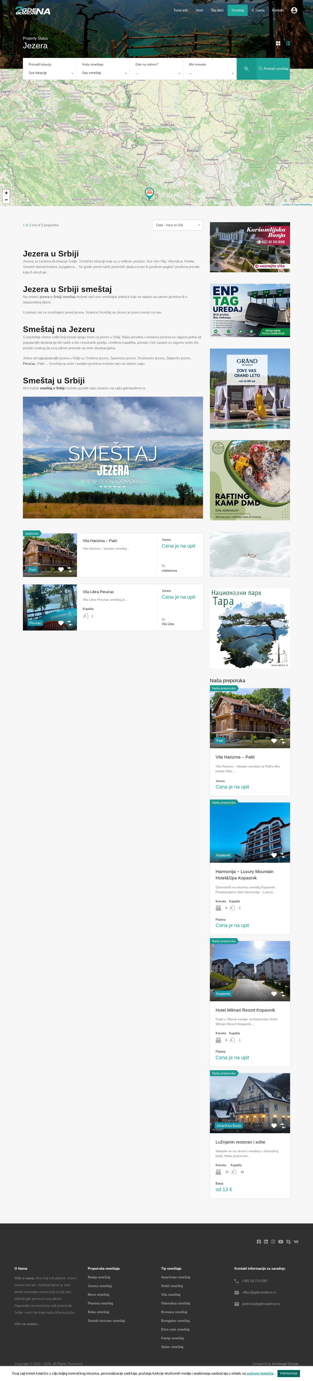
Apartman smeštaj (175, 1277)
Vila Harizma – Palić (100, 541)
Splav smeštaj (172, 1347)
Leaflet (286, 204)
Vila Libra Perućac (98, 592)
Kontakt (278, 10)
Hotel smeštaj (172, 1286)
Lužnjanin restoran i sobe (240, 1142)
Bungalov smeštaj (175, 1321)
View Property (250, 736)
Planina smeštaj (100, 1303)
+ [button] (6, 193)
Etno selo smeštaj (175, 1329)
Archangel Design (285, 1364)
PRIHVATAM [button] (288, 1373)
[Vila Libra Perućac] (149, 193)
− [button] (6, 200)
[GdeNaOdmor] (32, 13)
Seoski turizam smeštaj (106, 1321)
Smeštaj (237, 10)
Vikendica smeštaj (175, 1303)
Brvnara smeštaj (174, 1312)
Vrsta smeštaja (92, 64)
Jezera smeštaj (100, 1286)
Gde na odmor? (146, 64)
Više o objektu (50, 568)
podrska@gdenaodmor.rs (261, 1304)
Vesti (199, 10)
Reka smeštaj (98, 1312)
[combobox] (49, 73)
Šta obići (217, 10)
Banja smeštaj (99, 1277)
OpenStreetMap (303, 204)
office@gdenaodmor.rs (259, 1292)
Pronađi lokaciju (40, 64)
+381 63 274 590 (254, 1281)
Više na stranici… (27, 1324)
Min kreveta (197, 64)
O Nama (258, 10)
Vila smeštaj (170, 1294)
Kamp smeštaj (172, 1338)
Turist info (180, 10)
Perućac (29, 364)
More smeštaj (98, 1294)
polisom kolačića (260, 1373)
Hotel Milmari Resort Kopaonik (245, 1010)
